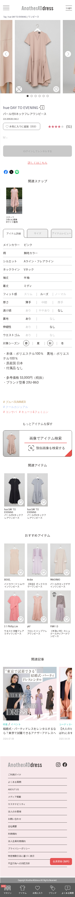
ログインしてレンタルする (37, 151)
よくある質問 (14, 781)
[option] (37, 56)
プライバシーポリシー (19, 848)
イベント (16, 724)
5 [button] (44, 96)
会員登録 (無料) (61, 861)
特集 (5, 724)
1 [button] (28, 96)
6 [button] (48, 96)
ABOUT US (13, 789)
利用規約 (12, 833)
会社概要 (12, 826)
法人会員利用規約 (17, 841)
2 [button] (32, 96)
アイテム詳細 (13, 233)
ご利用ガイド (14, 774)
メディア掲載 (14, 796)
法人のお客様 (14, 811)
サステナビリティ (16, 804)
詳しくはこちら (37, 162)
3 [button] (36, 96)
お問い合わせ (14, 818)
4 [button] (40, 96)
